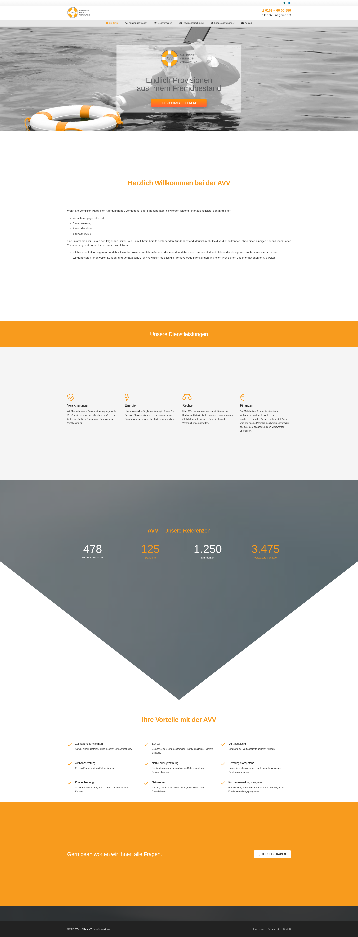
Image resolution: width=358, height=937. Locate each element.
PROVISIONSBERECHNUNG (179, 103)
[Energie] (150, 397)
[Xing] (284, 3)
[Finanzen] (265, 397)
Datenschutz (274, 929)
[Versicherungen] (92, 397)
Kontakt (287, 929)
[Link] (78, 12)
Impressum (258, 929)
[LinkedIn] (288, 3)
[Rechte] (207, 397)
